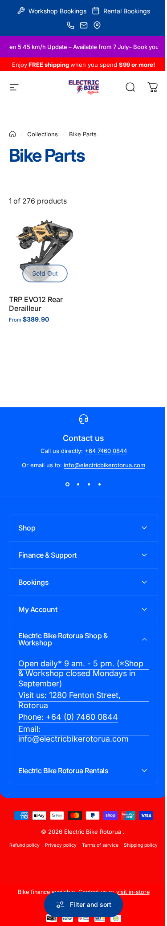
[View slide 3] (89, 484)
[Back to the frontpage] (12, 134)
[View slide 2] (78, 484)
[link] (80, 677)
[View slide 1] (67, 484)
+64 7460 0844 (106, 450)
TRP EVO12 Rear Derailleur (36, 304)
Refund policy (41, 849)
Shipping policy (80, 860)
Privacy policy (77, 849)
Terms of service (116, 849)
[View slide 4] (99, 484)
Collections (42, 134)
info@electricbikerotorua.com (104, 465)
